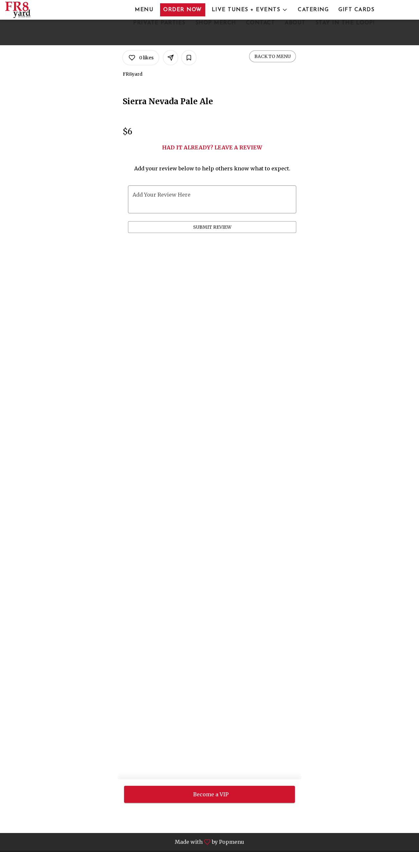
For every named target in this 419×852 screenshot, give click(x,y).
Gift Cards (356, 9)
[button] (250, 9)
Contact (260, 23)
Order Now (182, 9)
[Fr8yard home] (34, 10)
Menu (144, 9)
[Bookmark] (189, 57)
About (295, 23)
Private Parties (159, 23)
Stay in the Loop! (345, 23)
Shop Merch (215, 23)
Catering (313, 9)
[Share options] (170, 57)
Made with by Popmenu (124, 841)
